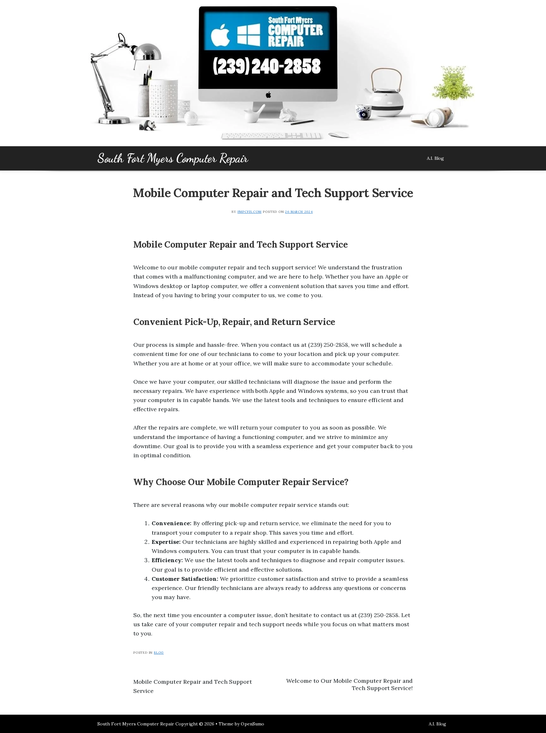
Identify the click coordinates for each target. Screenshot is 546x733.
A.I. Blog (435, 158)
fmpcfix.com (250, 212)
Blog (159, 653)
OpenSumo (252, 724)
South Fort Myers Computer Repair (172, 158)
